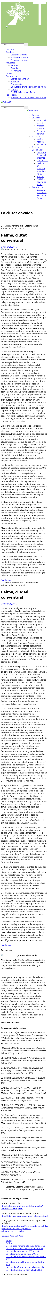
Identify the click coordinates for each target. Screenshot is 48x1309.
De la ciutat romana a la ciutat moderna (24, 1248)
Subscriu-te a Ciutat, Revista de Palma (28, 97)
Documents (11, 76)
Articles (9, 73)
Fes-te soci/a (11, 95)
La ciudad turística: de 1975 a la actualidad (25, 1267)
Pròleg (9, 1240)
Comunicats (16, 84)
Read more (6, 580)
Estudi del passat (19, 54)
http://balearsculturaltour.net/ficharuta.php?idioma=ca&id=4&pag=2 (22, 1207)
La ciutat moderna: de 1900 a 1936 (22, 1254)
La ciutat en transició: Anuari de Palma (28, 86)
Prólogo (9, 1243)
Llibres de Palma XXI (20, 78)
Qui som (10, 49)
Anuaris (14, 89)
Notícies (14, 65)
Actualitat (10, 62)
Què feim (10, 52)
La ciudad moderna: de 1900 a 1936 (22, 1251)
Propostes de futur (19, 60)
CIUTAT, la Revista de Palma (23, 92)
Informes (15, 81)
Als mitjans (16, 70)
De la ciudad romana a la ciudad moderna (25, 1246)
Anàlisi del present (19, 57)
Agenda (14, 68)
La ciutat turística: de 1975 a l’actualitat (24, 1270)
